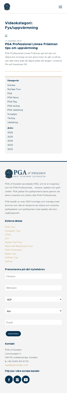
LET (7, 238)
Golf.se (8, 261)
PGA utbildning (15, 109)
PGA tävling (13, 105)
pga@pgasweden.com (16, 365)
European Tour (12, 230)
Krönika (11, 85)
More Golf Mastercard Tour (19, 246)
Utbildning (12, 122)
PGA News (13, 97)
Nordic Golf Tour (13, 242)
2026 (10, 132)
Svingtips (12, 114)
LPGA (8, 234)
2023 (10, 145)
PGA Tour (10, 227)
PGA (9, 93)
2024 (10, 140)
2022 (10, 149)
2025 (10, 136)
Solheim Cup (11, 257)
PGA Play (12, 101)
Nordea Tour (14, 89)
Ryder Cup (10, 253)
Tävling (11, 118)
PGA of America (13, 249)
